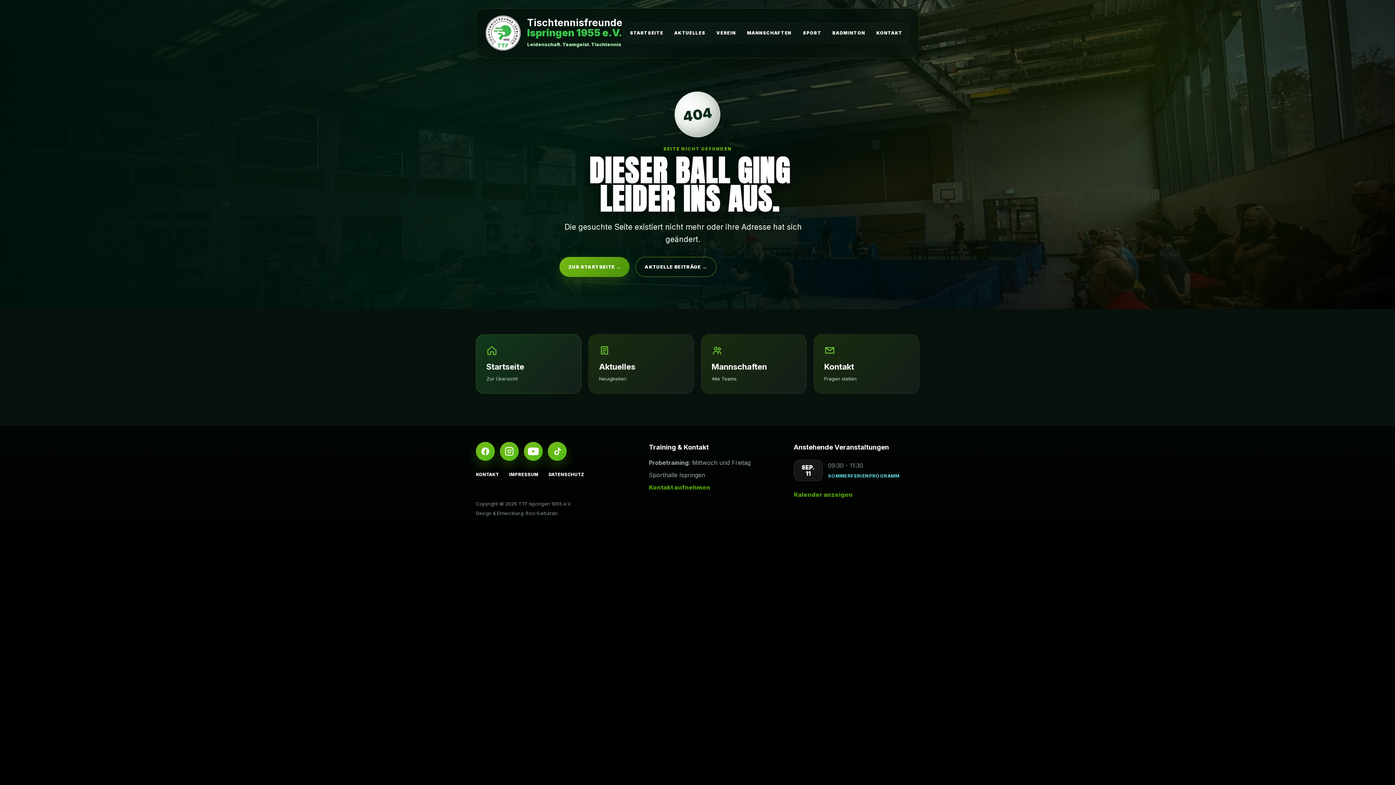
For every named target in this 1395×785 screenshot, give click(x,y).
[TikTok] (557, 451)
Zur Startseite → (594, 267)
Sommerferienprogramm (864, 476)
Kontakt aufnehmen (679, 487)
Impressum (523, 474)
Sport (812, 33)
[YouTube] (533, 451)
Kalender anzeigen (823, 494)
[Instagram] (509, 451)
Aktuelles (689, 33)
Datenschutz (566, 474)
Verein (726, 33)
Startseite (646, 33)
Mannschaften (769, 33)
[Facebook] (485, 451)
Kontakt (889, 33)
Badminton (848, 33)
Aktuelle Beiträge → (675, 267)
